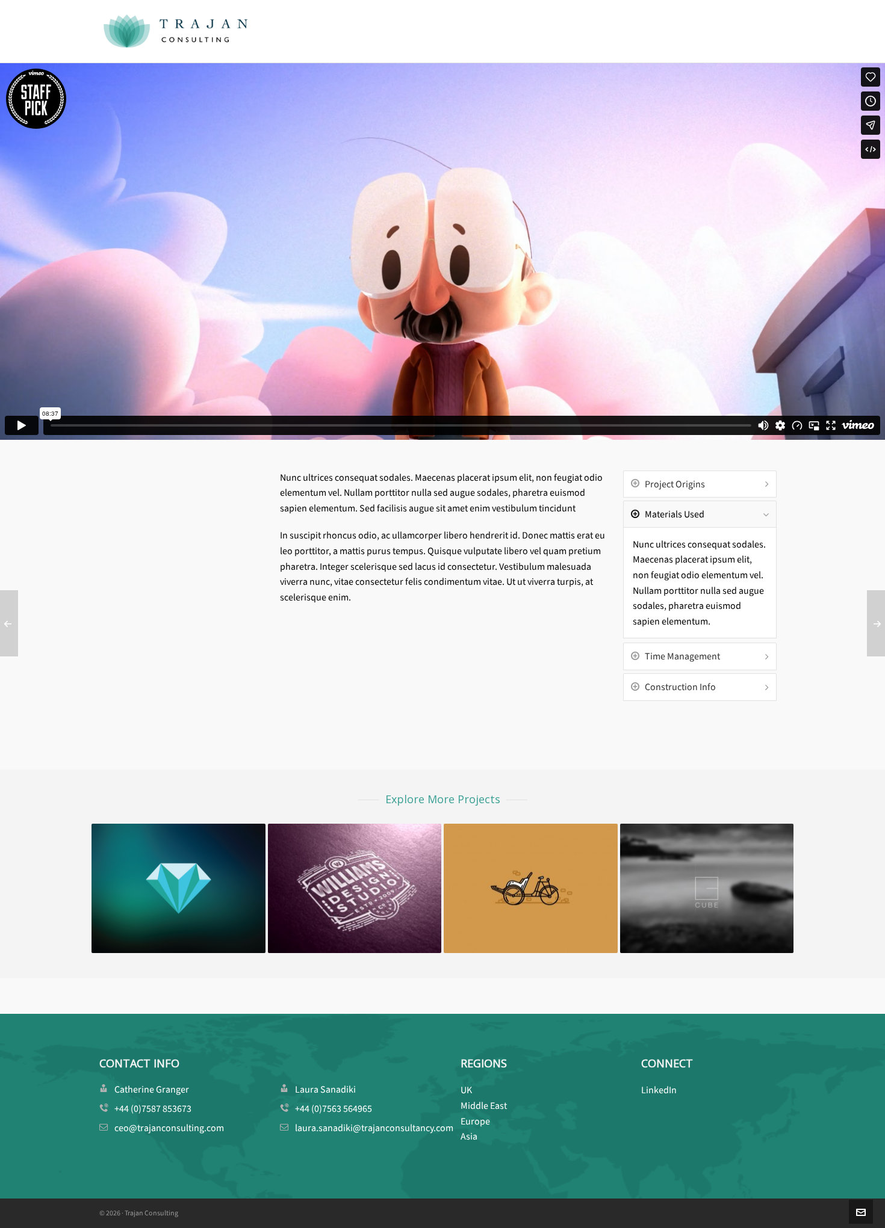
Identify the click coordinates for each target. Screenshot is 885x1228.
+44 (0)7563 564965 (333, 1108)
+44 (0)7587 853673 (152, 1108)
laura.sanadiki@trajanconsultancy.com (374, 1128)
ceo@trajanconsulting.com (169, 1128)
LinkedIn (659, 1090)
